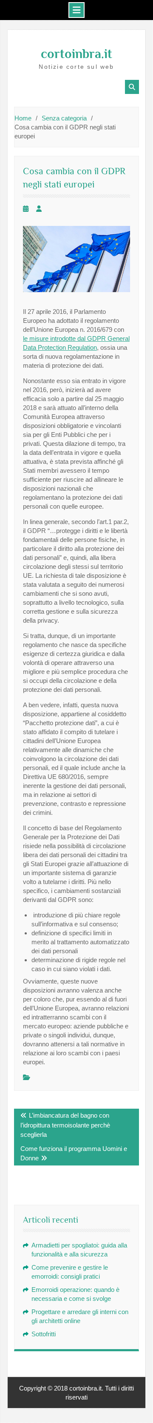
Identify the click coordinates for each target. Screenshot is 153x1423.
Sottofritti (43, 1334)
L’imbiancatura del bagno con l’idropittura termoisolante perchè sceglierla (65, 1125)
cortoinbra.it (76, 54)
